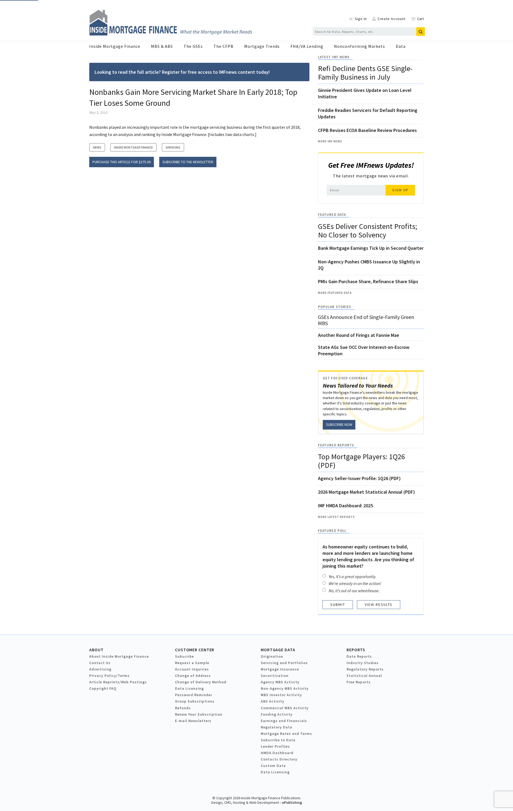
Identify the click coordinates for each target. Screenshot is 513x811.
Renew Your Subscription (198, 714)
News (97, 147)
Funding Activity (277, 714)
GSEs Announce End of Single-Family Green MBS (366, 320)
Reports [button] (356, 649)
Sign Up (400, 190)
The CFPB (223, 46)
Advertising (100, 669)
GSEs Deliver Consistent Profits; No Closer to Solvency (367, 230)
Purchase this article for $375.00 (121, 161)
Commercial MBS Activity (285, 707)
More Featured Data (335, 293)
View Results (378, 604)
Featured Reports (336, 445)
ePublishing (292, 802)
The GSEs (193, 46)
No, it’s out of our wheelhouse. (354, 590)
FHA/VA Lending (306, 46)
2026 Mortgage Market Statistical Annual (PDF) (366, 492)
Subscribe (184, 656)
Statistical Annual (364, 675)
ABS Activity (272, 701)
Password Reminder (193, 694)
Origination (272, 656)
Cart (420, 18)
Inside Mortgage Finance (114, 46)
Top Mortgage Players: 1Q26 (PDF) (361, 461)
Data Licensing (189, 688)
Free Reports (359, 682)
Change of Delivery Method (200, 682)
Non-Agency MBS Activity (285, 688)
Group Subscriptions (195, 701)
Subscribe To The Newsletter (187, 161)
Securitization (275, 675)
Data (401, 46)
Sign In (361, 18)
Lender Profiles (275, 746)
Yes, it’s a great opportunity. (352, 576)
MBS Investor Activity (281, 694)
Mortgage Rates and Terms (286, 733)
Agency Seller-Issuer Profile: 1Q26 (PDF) (359, 478)
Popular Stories (334, 307)
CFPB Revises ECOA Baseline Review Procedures (367, 130)
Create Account (392, 18)
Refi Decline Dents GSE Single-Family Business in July (365, 73)
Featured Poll (332, 530)
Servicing (173, 147)
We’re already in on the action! (355, 583)
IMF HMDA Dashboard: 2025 (345, 505)
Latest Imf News (333, 57)
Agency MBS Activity (280, 682)
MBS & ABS (162, 46)
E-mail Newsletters (193, 720)
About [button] (96, 649)
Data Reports (359, 656)
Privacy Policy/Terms (109, 675)
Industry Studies (363, 662)
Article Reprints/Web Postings (118, 682)
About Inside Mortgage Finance (119, 656)
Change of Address (193, 675)
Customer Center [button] (194, 649)
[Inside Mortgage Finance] (170, 34)
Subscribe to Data (278, 740)
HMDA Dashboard (277, 752)
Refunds (183, 707)
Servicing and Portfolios (284, 662)
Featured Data (332, 214)
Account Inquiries (192, 669)
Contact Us (100, 662)
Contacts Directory (279, 759)
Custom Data (273, 765)
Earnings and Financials (284, 720)
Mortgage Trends (262, 46)
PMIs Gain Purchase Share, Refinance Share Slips (368, 281)
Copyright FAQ (102, 688)
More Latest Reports (336, 517)
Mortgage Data (278, 649)
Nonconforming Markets (359, 46)
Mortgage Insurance (280, 669)
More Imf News (330, 141)
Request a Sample (192, 662)
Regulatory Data (276, 727)
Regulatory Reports (365, 669)
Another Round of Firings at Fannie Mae (358, 335)
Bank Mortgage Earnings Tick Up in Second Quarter (370, 248)
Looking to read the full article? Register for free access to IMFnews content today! (182, 72)
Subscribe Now (339, 424)
